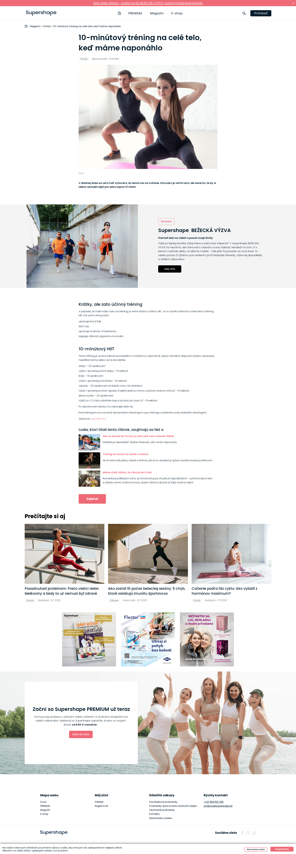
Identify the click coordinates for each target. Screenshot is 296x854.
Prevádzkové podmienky (163, 802)
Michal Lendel (99, 58)
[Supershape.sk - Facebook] (242, 833)
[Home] (119, 13)
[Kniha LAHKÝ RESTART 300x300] (89, 639)
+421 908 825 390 (214, 802)
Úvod (43, 802)
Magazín (157, 13)
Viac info (169, 269)
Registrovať (101, 806)
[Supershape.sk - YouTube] (254, 833)
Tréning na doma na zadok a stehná (125, 454)
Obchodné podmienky (162, 810)
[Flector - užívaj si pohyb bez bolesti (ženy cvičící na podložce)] (148, 639)
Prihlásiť (261, 13)
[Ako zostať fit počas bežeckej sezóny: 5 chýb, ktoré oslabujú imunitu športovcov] (148, 554)
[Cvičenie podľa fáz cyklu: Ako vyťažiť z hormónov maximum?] (231, 554)
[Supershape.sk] (41, 13)
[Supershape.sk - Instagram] (248, 833)
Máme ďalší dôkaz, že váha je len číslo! (127, 472)
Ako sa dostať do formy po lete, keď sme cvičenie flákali (138, 436)
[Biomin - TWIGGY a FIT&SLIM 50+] (207, 639)
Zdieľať (92, 499)
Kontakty (154, 814)
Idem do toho (80, 734)
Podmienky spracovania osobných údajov (173, 806)
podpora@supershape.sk (218, 806)
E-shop (177, 13)
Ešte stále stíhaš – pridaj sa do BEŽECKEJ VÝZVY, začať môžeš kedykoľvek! (148, 3)
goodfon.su (99, 419)
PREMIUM (135, 13)
